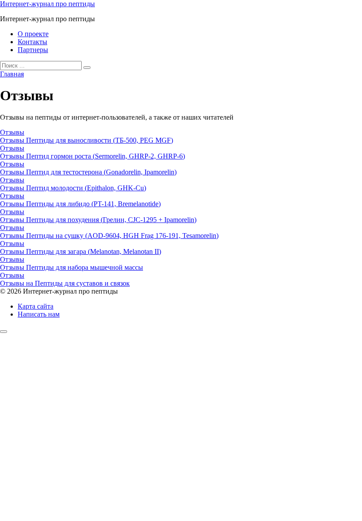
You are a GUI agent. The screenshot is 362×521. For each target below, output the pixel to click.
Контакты (32, 41)
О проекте (33, 34)
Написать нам (39, 314)
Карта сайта (35, 306)
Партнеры (33, 49)
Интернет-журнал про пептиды (47, 4)
